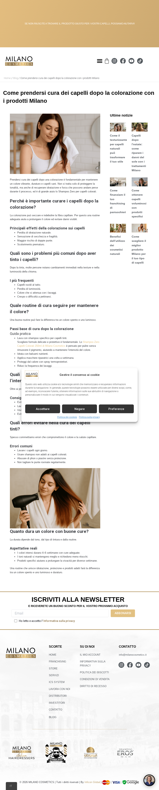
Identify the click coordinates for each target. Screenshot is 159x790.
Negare (79, 409)
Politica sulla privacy (89, 417)
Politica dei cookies (67, 417)
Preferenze (116, 409)
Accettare (43, 409)
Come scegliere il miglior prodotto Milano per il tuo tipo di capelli (139, 249)
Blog (52, 717)
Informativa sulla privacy (59, 620)
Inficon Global (92, 782)
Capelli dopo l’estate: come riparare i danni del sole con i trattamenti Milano (139, 153)
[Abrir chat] (149, 780)
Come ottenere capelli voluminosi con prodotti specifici (139, 203)
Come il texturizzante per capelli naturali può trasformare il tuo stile (118, 148)
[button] (99, 61)
